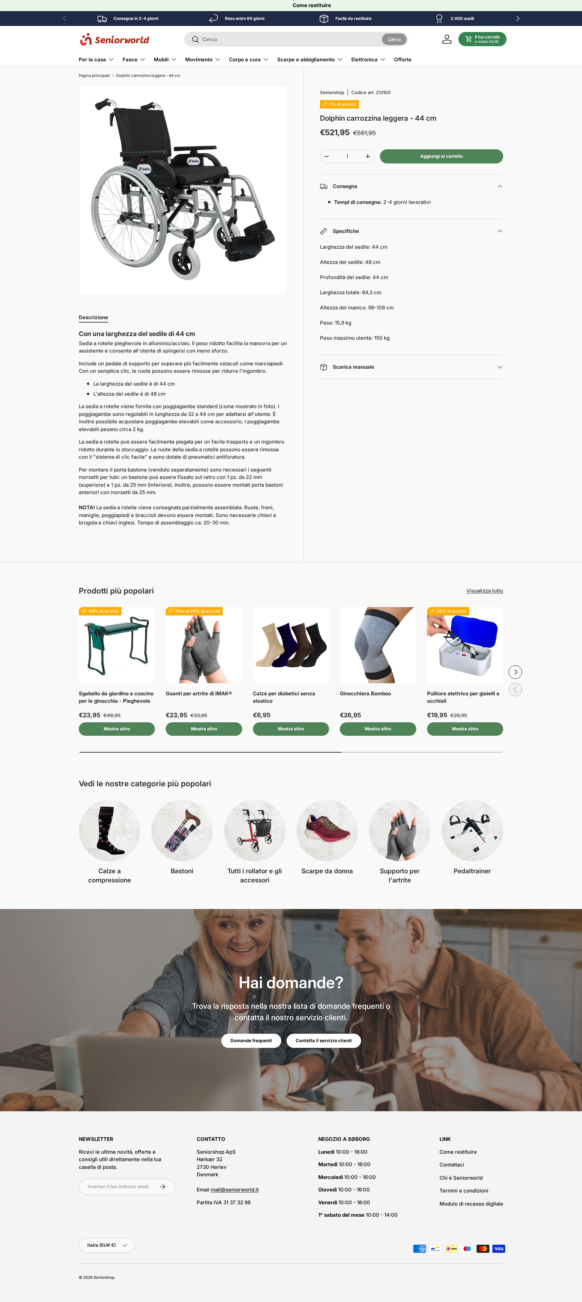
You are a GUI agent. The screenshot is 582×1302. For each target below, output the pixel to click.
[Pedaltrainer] (472, 830)
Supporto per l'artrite (400, 875)
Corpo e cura (245, 59)
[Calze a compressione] (109, 830)
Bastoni (182, 871)
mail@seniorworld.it (235, 1189)
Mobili (161, 59)
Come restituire (312, 5)
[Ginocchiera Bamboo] (378, 645)
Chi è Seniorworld (461, 1178)
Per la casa (92, 59)
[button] (482, 39)
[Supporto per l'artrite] (399, 830)
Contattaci (452, 1164)
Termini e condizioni (464, 1190)
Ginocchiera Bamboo (365, 693)
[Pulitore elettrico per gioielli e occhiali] (465, 645)
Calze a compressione (109, 875)
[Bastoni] (182, 830)
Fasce (130, 59)
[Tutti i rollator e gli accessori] (254, 830)
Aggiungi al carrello (441, 156)
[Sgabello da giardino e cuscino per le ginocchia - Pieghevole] (117, 645)
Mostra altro (117, 728)
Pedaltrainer (472, 871)
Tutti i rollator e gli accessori (254, 875)
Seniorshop (332, 92)
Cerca (394, 39)
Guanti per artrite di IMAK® (199, 693)
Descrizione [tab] (93, 317)
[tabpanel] (183, 431)
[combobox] (296, 39)
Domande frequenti (251, 1040)
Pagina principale (94, 76)
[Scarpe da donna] (327, 830)
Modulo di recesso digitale (471, 1204)
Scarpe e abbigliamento (306, 59)
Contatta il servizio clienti (324, 1040)
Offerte (403, 59)
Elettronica (364, 59)
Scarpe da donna (327, 871)
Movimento (199, 59)
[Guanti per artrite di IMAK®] (204, 645)
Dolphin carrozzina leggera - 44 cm (148, 76)
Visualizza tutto (484, 590)
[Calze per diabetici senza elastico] (291, 645)
